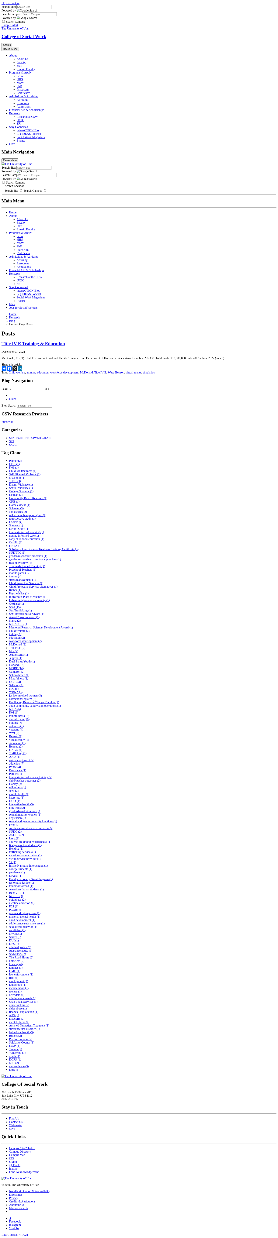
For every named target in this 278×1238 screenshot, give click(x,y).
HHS (20, 79)
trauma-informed (21, 886)
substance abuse (20, 950)
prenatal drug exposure (24, 913)
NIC (14, 688)
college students (20, 869)
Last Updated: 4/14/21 (15, 1234)
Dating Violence (21, 484)
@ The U (14, 1165)
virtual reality (133, 372)
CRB (14, 501)
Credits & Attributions (22, 1201)
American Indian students (26, 889)
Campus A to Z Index (22, 1148)
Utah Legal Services (23, 1001)
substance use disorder (24, 1028)
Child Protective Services (26, 583)
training (31, 372)
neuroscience (19, 1066)
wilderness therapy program (27, 515)
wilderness (17, 787)
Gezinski (16, 603)
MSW (20, 82)
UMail (13, 1161)
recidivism (17, 930)
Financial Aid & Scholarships (26, 110)
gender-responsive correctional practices (35, 559)
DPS (14, 943)
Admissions (24, 106)
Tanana (15, 1049)
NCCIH (16, 896)
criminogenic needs (22, 998)
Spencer (16, 525)
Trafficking (17, 753)
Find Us (14, 1118)
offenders (16, 994)
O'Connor (17, 477)
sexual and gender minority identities (33, 821)
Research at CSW (27, 116)
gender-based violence (24, 811)
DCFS (15, 1059)
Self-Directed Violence (24, 474)
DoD (14, 1069)
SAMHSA (17, 954)
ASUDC (16, 835)
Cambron (16, 671)
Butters (15, 1035)
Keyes (15, 875)
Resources (23, 103)
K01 (14, 467)
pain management (21, 760)
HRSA (15, 545)
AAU (14, 756)
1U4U (15, 481)
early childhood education (26, 539)
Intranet (13, 1168)
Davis (14, 1045)
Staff (19, 65)
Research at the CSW (29, 277)
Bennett (16, 746)
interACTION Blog (28, 130)
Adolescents (18, 654)
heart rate (16, 797)
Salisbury (16, 685)
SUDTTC (17, 552)
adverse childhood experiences (29, 841)
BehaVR (16, 892)
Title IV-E (100, 372)
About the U (16, 1204)
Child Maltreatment (22, 471)
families (16, 967)
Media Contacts (18, 1208)
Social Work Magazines (31, 137)
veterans (16, 729)
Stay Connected (18, 127)
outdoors (16, 726)
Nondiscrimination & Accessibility (29, 1191)
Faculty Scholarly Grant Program (31, 879)
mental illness (19, 1022)
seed (14, 790)
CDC (14, 464)
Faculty (21, 62)
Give (12, 144)
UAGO (15, 749)
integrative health (21, 804)
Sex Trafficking (20, 610)
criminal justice (20, 947)
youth (14, 1056)
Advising (22, 99)
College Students (21, 491)
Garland (16, 664)
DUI (14, 940)
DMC (14, 971)
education (43, 372)
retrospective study (22, 518)
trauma (15, 576)
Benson (119, 372)
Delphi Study (19, 528)
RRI (13, 977)
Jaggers (15, 658)
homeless (16, 960)
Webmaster (15, 1125)
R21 (13, 906)
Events (21, 140)
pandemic (17, 872)
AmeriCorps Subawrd (24, 617)
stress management (22, 579)
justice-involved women (25, 695)
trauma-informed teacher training (30, 777)
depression (17, 818)
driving (15, 933)
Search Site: (9, 6)
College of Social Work (24, 36)
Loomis (15, 522)
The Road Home (21, 957)
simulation (149, 372)
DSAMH (16, 1018)
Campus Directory (20, 1151)
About (13, 55)
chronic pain (19, 719)
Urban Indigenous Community (29, 600)
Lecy (14, 838)
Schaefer (16, 508)
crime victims (19, 1005)
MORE (16, 668)
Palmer (15, 460)
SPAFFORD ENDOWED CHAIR (30, 437)
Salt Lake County (21, 1042)
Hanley (15, 784)
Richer (15, 590)
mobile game (19, 573)
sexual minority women (25, 814)
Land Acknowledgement (24, 1172)
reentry (15, 991)
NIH (14, 1062)
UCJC (20, 120)
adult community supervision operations (35, 705)
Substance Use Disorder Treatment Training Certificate (43, 549)
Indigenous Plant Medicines (27, 596)
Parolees (16, 773)
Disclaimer (15, 1194)
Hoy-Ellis (17, 807)
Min (13, 651)
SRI (19, 123)
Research (14, 113)
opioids (15, 722)
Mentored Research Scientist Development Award (41, 627)
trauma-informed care (24, 535)
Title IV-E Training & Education (33, 343)
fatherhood (17, 984)
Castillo (15, 542)
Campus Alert (10, 25)
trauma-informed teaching (26, 532)
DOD (14, 801)
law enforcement (21, 974)
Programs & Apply (20, 72)
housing (16, 964)
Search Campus (33, 190)
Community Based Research (28, 498)
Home (12, 212)
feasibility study (20, 562)
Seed (15, 607)
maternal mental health (24, 916)
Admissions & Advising (23, 96)
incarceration (19, 988)
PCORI (15, 909)
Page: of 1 (25, 388)
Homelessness (19, 505)
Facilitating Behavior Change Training (34, 702)
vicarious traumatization (25, 855)
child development (22, 920)
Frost (14, 824)
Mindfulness (18, 678)
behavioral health (21, 1032)
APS (14, 1015)
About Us (22, 58)
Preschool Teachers (22, 569)
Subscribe (7, 421)
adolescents (18, 511)
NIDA (15, 709)
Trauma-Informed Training (27, 566)
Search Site (12, 190)
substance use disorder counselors (31, 828)
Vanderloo (17, 1052)
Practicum (23, 89)
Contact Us (16, 1121)
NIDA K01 (18, 624)
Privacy (13, 1198)
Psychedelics (19, 593)
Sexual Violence (21, 488)
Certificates (23, 93)
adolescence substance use (27, 923)
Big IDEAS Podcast (29, 133)
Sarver (15, 937)
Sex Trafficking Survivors (26, 613)
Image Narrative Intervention (28, 865)
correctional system (22, 698)
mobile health (19, 794)
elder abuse (18, 1008)
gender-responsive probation (28, 556)
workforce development (64, 372)
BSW (20, 75)
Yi (12, 862)
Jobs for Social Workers (23, 307)
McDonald (86, 372)
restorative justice (21, 882)
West (111, 372)
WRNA (16, 692)
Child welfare (17, 372)
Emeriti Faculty (26, 69)
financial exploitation (23, 1011)
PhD (19, 86)
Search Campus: (11, 14)
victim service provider (24, 858)
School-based (19, 675)
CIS (11, 1158)
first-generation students (25, 845)
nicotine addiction (21, 903)
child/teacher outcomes (24, 780)
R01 (13, 712)
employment (18, 981)
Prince (15, 767)
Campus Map (17, 1155)
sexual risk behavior (23, 926)
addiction (16, 763)
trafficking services (22, 852)
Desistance (17, 770)
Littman (16, 494)
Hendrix (16, 848)
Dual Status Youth (22, 661)
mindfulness (19, 715)
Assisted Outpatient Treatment (29, 1025)
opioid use (17, 899)
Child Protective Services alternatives (33, 586)
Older (12, 399)
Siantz (15, 620)
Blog (12, 320)
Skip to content (10, 3)
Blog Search (9, 405)
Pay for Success (20, 1039)
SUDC (15, 831)
